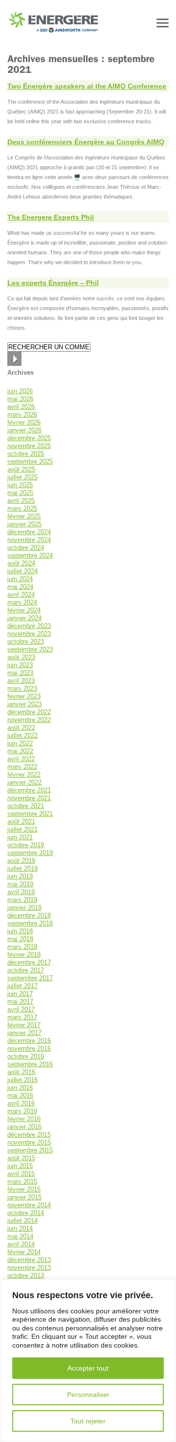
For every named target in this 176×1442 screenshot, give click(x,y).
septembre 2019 (30, 852)
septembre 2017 (30, 978)
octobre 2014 (25, 1213)
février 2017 (24, 1025)
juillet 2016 (22, 1079)
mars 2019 (22, 899)
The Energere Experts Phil (50, 217)
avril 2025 (21, 500)
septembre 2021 (30, 813)
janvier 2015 (24, 1197)
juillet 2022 (22, 735)
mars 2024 (22, 602)
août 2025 (21, 469)
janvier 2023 (24, 704)
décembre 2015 (29, 1134)
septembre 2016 (30, 1064)
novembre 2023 (29, 633)
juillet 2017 (22, 986)
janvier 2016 (24, 1126)
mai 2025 (20, 492)
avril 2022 (21, 759)
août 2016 (21, 1072)
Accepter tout (88, 1368)
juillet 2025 (22, 477)
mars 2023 (22, 688)
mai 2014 (20, 1236)
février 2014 (24, 1252)
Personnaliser (88, 1394)
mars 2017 (22, 1017)
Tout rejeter (88, 1421)
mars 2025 (22, 508)
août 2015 (21, 1158)
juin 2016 (20, 1087)
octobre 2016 (25, 1056)
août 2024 (21, 563)
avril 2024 (21, 594)
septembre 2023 (30, 649)
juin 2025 (20, 485)
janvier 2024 (24, 618)
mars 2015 (22, 1181)
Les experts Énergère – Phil (53, 283)
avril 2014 (21, 1244)
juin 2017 (20, 993)
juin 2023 (20, 665)
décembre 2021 (29, 790)
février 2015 (24, 1189)
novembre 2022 (29, 719)
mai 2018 (20, 939)
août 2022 (21, 727)
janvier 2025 (24, 524)
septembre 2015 (30, 1150)
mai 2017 (20, 1001)
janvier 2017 (24, 1032)
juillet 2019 (22, 868)
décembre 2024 (29, 532)
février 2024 (24, 610)
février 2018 (24, 954)
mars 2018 (22, 946)
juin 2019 (20, 876)
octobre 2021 (25, 806)
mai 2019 (20, 884)
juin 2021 (20, 837)
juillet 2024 (22, 571)
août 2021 (21, 821)
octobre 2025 (25, 453)
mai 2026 (20, 399)
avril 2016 (21, 1103)
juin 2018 (20, 931)
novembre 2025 (29, 446)
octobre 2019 (25, 845)
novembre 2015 (29, 1142)
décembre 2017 (29, 962)
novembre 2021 (29, 798)
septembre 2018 (30, 923)
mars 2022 (22, 766)
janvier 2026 (24, 430)
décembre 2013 (29, 1259)
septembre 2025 (30, 461)
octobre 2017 (25, 970)
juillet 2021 (22, 829)
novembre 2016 (29, 1048)
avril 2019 (21, 892)
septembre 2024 (30, 555)
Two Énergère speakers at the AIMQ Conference (86, 86)
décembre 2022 (29, 712)
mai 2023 (20, 672)
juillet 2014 (22, 1220)
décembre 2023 (29, 626)
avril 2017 (21, 1009)
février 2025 (24, 516)
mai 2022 (20, 751)
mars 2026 (22, 414)
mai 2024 (20, 586)
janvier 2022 (24, 782)
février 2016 (24, 1119)
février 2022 (24, 774)
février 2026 (24, 422)
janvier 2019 (24, 907)
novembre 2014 (29, 1205)
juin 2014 (20, 1228)
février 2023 (24, 696)
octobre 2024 (25, 547)
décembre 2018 (29, 915)
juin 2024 (20, 579)
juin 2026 (20, 391)
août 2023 (21, 657)
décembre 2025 (29, 438)
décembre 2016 (29, 1040)
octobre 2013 (25, 1275)
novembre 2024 (29, 539)
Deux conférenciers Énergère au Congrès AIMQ (85, 142)
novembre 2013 (29, 1267)
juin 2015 (20, 1166)
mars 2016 (22, 1111)
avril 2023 (21, 680)
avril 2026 (21, 406)
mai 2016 (20, 1095)
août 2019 (21, 860)
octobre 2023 (25, 641)
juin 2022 (20, 743)
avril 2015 (21, 1173)
